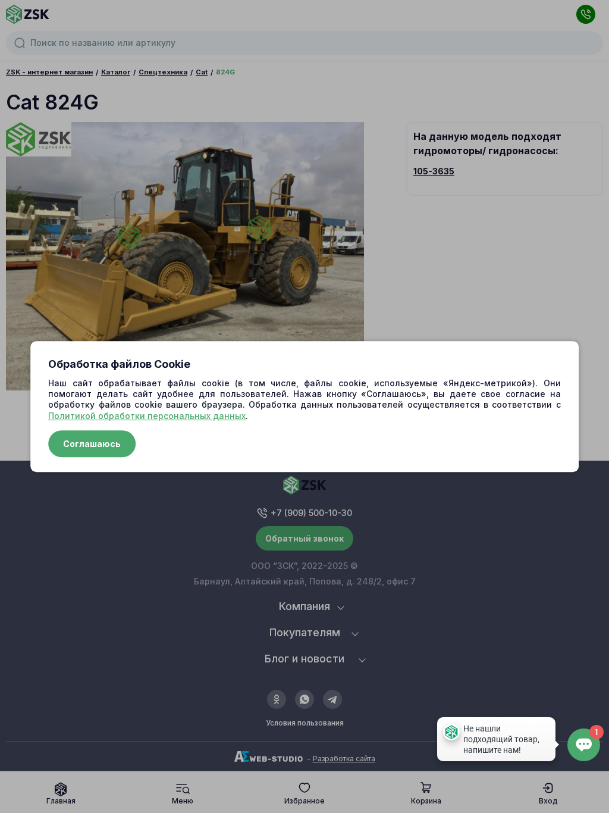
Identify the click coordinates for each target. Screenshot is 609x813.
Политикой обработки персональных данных (147, 416)
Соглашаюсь (92, 444)
